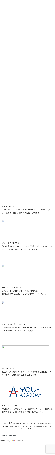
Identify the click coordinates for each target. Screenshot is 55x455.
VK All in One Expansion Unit (43, 426)
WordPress (14, 426)
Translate (19, 440)
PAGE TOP (51, 438)
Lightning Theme (26, 426)
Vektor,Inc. (24, 429)
